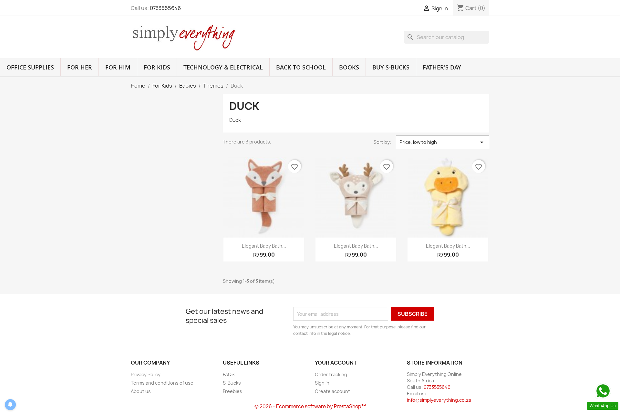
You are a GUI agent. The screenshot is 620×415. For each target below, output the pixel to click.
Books (349, 67)
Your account (336, 362)
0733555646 (165, 8)
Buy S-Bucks (390, 67)
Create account (332, 391)
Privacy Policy (145, 374)
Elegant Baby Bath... (264, 246)
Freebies (232, 391)
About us (141, 391)
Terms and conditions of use (162, 383)
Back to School (301, 67)
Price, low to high (442, 142)
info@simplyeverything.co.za (439, 400)
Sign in (322, 383)
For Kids (157, 67)
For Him (117, 67)
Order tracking (331, 374)
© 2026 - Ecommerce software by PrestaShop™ (310, 406)
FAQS (228, 374)
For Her (79, 67)
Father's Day (442, 67)
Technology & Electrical (223, 67)
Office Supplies (30, 67)
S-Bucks (232, 383)
